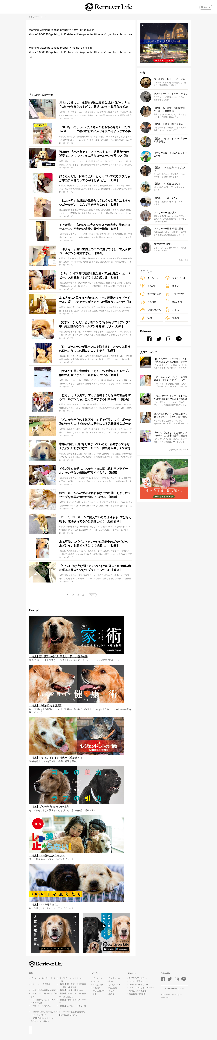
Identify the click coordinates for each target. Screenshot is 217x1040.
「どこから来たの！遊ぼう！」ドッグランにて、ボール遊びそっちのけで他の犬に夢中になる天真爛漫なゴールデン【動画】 (95, 423)
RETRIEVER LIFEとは (68, 1015)
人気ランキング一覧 (177, 449)
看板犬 (175, 317)
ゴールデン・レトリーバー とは (43, 979)
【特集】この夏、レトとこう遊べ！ (72, 1007)
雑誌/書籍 (177, 301)
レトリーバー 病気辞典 (40, 984)
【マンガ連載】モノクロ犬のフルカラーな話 (44, 1001)
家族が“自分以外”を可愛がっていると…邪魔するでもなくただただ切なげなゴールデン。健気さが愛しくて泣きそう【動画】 (95, 448)
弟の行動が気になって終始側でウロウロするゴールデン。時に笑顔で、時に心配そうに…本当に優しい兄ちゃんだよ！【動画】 (170, 416)
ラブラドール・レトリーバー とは (71, 979)
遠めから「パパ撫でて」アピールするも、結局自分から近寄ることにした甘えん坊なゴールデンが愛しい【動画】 (95, 155)
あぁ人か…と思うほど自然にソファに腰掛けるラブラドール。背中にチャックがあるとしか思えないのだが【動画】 (95, 301)
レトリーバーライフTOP (173, 988)
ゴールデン (153, 277)
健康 (149, 317)
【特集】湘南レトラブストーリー (72, 1001)
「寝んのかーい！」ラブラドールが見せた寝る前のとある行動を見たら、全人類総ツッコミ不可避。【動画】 (170, 397)
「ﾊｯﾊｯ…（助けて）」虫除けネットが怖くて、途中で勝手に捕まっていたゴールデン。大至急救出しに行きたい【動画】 (170, 434)
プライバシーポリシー (138, 984)
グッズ (175, 309)
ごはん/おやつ (154, 309)
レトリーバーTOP (36, 17)
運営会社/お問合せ (137, 994)
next (92, 594)
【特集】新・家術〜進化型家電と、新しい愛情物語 (72, 985)
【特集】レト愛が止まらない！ (72, 990)
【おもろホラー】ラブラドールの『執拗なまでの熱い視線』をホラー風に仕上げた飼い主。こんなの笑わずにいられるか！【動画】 (170, 360)
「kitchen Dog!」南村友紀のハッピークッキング (44, 1013)
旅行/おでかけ (154, 293)
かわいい (151, 285)
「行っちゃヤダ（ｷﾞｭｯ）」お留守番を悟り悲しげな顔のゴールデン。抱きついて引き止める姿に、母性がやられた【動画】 (170, 379)
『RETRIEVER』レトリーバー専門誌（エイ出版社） (43, 1019)
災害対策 (151, 301)
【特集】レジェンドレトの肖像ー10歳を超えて (72, 995)
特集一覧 (182, 260)
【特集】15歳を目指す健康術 (43, 990)
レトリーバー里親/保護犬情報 (72, 1012)
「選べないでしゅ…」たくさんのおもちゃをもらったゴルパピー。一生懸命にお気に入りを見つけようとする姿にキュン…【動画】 (95, 131)
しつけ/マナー (179, 293)
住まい (175, 285)
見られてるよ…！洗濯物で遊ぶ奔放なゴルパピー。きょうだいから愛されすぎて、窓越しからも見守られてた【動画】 (94, 106)
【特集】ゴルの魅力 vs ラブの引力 (44, 995)
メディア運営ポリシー (138, 981)
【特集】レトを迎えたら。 (42, 1005)
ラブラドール (179, 277)
